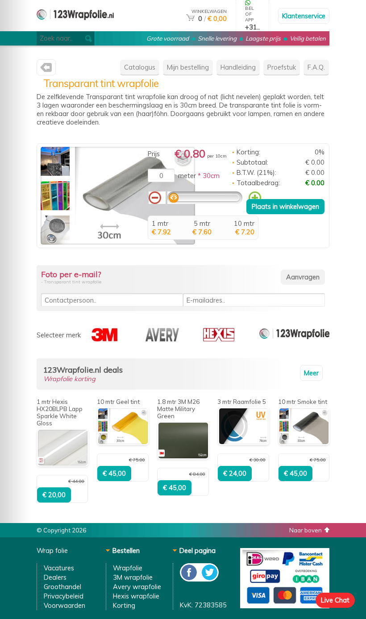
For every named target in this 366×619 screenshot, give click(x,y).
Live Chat (335, 600)
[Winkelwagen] (190, 18)
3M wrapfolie (133, 577)
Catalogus (139, 67)
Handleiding (238, 67)
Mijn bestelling (188, 67)
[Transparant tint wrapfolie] (118, 242)
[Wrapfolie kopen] (75, 27)
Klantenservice (303, 16)
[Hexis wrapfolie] (218, 339)
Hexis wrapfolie (136, 596)
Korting (124, 605)
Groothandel (62, 586)
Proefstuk (281, 67)
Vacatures (59, 568)
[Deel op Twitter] (209, 579)
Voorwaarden (64, 605)
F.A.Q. (316, 67)
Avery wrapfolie (137, 586)
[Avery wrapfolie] (162, 339)
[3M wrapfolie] (104, 339)
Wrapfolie (127, 568)
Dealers (55, 577)
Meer (311, 373)
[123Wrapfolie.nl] (46, 69)
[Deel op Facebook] (189, 579)
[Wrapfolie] (294, 339)
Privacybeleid (63, 596)
